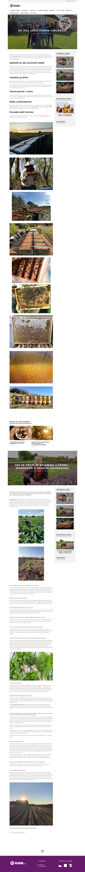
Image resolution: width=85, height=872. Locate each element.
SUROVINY (69, 10)
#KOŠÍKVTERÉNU (43, 10)
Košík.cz (36, 33)
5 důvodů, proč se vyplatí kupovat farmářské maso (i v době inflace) (65, 116)
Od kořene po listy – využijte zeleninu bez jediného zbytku (65, 551)
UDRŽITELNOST (14, 13)
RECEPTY (52, 10)
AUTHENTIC (24, 10)
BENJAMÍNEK (25, 13)
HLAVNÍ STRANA (15, 10)
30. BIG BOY (35, 442)
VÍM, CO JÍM (60, 10)
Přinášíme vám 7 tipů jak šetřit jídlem (65, 88)
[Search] (67, 1)
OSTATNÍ (33, 13)
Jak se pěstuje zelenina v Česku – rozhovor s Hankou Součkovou (20, 443)
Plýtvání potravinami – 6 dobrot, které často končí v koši (65, 62)
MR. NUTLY (33, 10)
